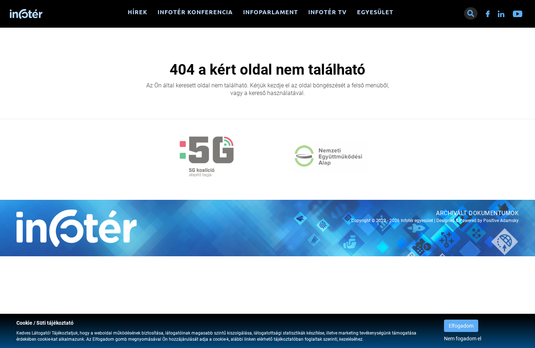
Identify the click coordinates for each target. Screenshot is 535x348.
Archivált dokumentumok (477, 213)
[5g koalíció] (206, 156)
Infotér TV (327, 12)
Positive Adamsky (501, 220)
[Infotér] (26, 14)
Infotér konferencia (195, 12)
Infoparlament (270, 12)
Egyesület (375, 12)
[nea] (328, 156)
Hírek (137, 12)
